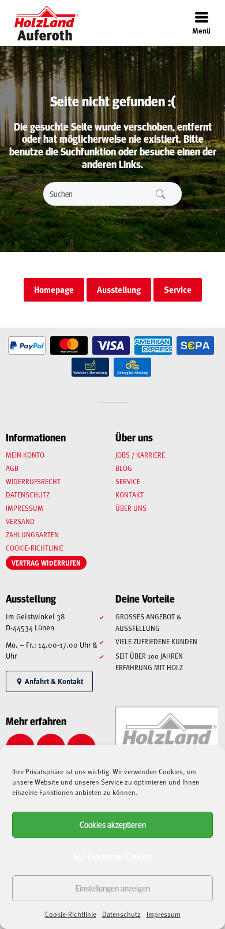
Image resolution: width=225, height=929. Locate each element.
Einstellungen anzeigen (113, 888)
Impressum (164, 914)
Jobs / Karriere (140, 454)
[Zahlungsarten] (27, 345)
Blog (123, 468)
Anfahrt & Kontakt (53, 681)
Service (127, 481)
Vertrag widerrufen (46, 563)
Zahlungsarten (32, 534)
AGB (12, 468)
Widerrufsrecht (33, 481)
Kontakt (129, 494)
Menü (201, 30)
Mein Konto (25, 454)
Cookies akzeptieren (113, 824)
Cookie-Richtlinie (70, 914)
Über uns (131, 507)
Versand (20, 521)
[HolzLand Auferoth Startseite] (41, 23)
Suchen (160, 194)
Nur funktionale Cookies (113, 856)
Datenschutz (121, 914)
